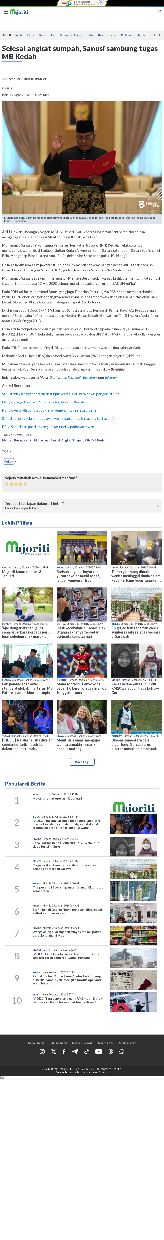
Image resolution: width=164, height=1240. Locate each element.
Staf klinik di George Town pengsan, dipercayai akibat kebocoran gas (67, 911)
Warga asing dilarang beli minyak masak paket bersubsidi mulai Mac (67, 933)
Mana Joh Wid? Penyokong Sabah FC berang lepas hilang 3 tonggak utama (81, 688)
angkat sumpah (72, 440)
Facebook (75, 377)
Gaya (42, 35)
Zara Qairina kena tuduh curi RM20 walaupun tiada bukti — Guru (135, 688)
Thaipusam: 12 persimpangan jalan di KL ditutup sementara (68, 889)
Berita (6, 567)
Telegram (111, 377)
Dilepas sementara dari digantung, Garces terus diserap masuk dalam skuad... (134, 744)
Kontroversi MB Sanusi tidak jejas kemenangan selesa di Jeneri (50, 410)
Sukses (64, 35)
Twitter (61, 377)
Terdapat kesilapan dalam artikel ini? (34, 504)
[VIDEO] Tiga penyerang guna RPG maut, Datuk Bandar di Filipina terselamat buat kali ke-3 (67, 1000)
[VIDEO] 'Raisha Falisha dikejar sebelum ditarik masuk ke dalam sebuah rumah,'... (27, 744)
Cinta (30, 35)
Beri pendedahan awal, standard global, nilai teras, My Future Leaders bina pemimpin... (27, 688)
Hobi (153, 35)
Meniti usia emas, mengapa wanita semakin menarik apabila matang (78, 744)
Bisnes (112, 35)
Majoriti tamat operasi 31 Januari (22, 573)
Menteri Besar (12, 440)
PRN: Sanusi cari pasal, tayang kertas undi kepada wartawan (48, 426)
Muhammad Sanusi (47, 440)
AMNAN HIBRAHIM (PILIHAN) (28, 78)
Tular (90, 35)
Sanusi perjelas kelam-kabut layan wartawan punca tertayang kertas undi (58, 418)
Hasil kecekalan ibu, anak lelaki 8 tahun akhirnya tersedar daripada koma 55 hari (81, 632)
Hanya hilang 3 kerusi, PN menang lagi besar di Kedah (43, 402)
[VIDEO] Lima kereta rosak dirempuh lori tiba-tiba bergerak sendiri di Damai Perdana (67, 955)
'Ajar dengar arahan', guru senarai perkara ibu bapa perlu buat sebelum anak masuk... (26, 632)
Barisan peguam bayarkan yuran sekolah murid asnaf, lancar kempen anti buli (78, 575)
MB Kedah (99, 440)
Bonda (18, 35)
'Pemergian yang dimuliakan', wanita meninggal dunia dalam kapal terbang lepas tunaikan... (136, 575)
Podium (126, 35)
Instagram (90, 377)
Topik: (7, 451)
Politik (7, 88)
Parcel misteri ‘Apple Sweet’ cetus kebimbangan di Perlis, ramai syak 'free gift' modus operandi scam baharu (68, 979)
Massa (78, 35)
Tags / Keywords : (16, 434)
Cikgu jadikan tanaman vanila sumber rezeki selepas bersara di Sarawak (135, 632)
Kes (100, 35)
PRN (87, 440)
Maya (60, 567)
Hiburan (140, 35)
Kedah (28, 440)
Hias (52, 35)
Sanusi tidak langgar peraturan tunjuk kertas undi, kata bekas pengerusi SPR (60, 394)
